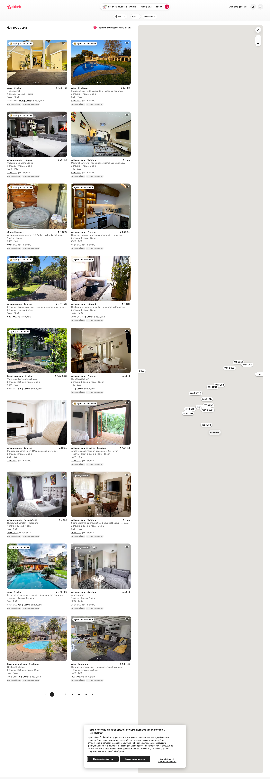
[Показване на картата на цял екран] (258, 30)
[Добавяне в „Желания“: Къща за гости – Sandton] (63, 331)
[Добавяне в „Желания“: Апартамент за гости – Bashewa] (127, 403)
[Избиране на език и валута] (253, 7)
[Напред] (92, 694)
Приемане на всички (103, 759)
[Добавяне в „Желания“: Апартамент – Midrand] (63, 115)
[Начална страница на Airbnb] (14, 6)
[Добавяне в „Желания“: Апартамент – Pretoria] (127, 187)
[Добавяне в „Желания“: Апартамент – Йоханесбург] (63, 475)
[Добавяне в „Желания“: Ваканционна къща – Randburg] (63, 619)
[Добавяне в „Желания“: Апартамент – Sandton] (127, 115)
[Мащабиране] (258, 38)
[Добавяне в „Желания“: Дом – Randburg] (127, 43)
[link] (45, 694)
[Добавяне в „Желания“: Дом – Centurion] (127, 619)
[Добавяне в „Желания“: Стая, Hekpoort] (63, 187)
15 (86, 694)
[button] (24, 100)
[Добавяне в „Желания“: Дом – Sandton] (63, 43)
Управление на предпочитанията (167, 760)
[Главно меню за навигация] (260, 7)
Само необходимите (135, 759)
